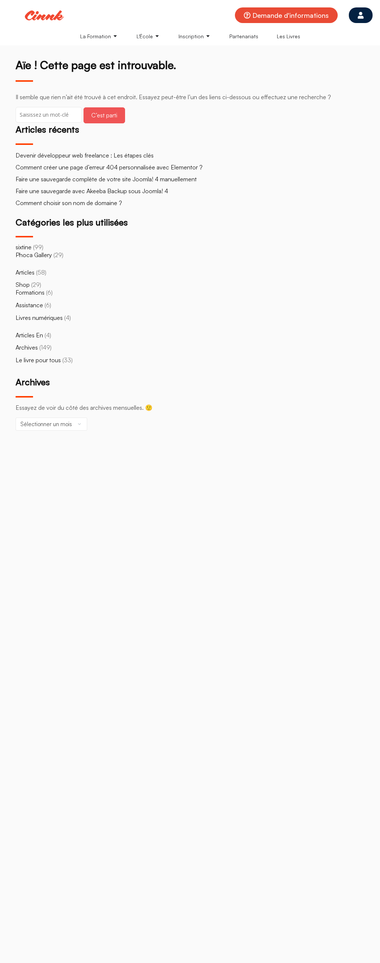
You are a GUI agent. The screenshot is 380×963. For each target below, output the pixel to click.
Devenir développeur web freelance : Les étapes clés (85, 155)
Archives (27, 347)
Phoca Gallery (34, 255)
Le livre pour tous (38, 360)
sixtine (24, 247)
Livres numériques (39, 317)
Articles (25, 272)
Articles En (29, 335)
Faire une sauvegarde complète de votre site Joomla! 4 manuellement (106, 179)
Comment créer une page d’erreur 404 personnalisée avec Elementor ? (109, 167)
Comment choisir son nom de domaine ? (69, 203)
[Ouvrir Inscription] (208, 36)
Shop (23, 284)
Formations (30, 292)
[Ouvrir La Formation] (115, 36)
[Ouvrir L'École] (157, 36)
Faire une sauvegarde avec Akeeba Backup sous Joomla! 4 (92, 191)
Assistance (29, 305)
